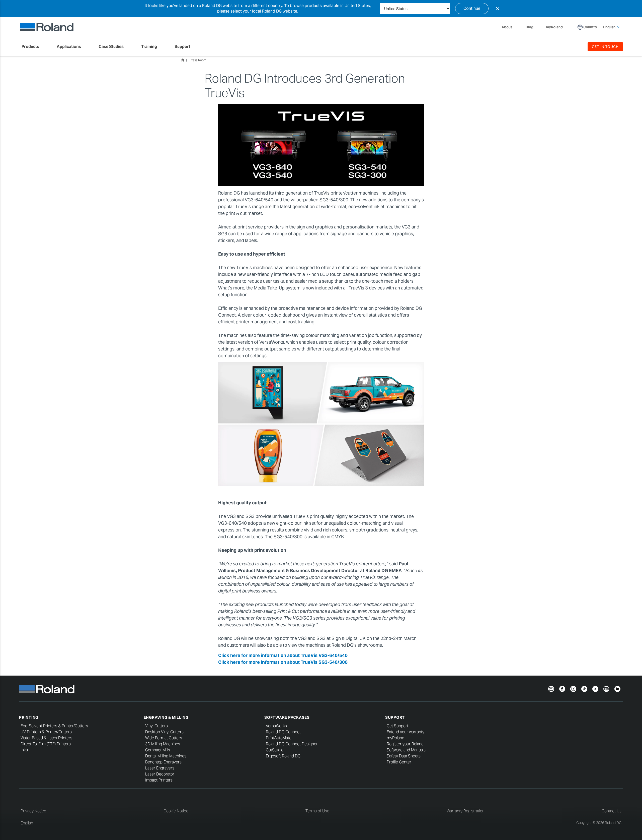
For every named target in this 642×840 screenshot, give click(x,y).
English (27, 823)
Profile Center (399, 762)
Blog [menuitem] (529, 27)
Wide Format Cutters (163, 738)
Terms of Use (317, 811)
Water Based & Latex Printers (46, 738)
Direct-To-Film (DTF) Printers (46, 744)
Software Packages (287, 717)
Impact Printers (159, 780)
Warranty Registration (466, 811)
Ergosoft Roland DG (283, 756)
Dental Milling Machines (165, 756)
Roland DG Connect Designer (292, 744)
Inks (24, 750)
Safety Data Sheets (404, 756)
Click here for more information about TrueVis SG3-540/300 (283, 662)
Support (395, 717)
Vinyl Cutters (156, 726)
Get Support (397, 726)
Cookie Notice (176, 811)
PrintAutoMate (278, 738)
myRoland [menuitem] (554, 27)
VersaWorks (276, 726)
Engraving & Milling (166, 717)
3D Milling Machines (162, 744)
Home (182, 60)
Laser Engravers (159, 768)
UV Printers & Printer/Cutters (46, 732)
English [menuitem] (609, 27)
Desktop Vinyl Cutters (164, 732)
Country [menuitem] (590, 27)
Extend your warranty (405, 732)
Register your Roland (405, 744)
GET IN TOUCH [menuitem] (605, 46)
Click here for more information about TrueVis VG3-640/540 (283, 655)
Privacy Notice (33, 811)
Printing (28, 717)
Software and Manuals (406, 750)
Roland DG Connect (283, 732)
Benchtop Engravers (163, 762)
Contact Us (611, 811)
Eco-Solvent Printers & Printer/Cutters (54, 726)
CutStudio (274, 750)
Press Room (198, 60)
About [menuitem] (507, 27)
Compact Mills (157, 750)
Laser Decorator (159, 774)
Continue (471, 8)
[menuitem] (33, 46)
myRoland (395, 738)
